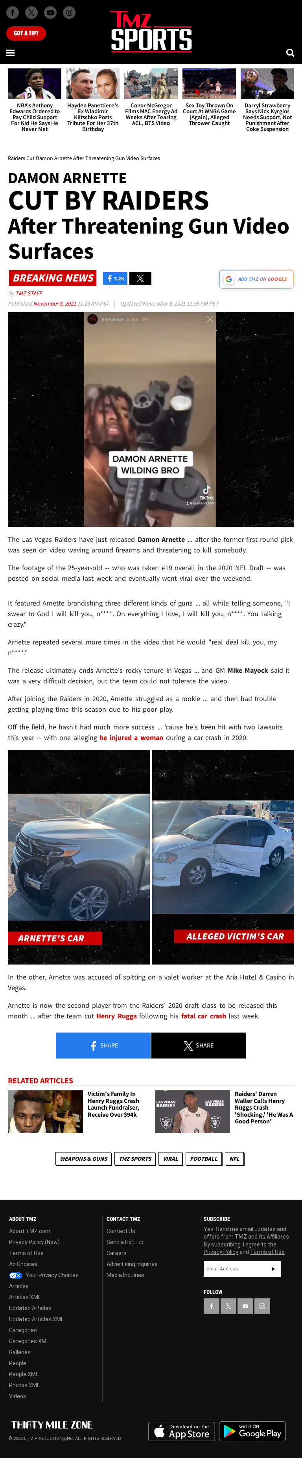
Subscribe (273, 1269)
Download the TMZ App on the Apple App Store (181, 1431)
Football (203, 1158)
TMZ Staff (28, 293)
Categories (23, 1330)
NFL (234, 1158)
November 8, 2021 (55, 303)
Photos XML (24, 1385)
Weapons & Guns (83, 1158)
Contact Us (121, 1231)
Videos (17, 1396)
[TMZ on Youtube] (50, 12)
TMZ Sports (135, 1158)
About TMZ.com (29, 1231)
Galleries (20, 1352)
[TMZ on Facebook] (12, 12)
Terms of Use (26, 1253)
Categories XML (29, 1341)
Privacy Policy (221, 1252)
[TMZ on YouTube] (245, 1306)
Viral (170, 1158)
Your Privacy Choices (51, 1275)
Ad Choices (23, 1264)
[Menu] (11, 53)
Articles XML (25, 1297)
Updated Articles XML (36, 1319)
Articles (19, 1286)
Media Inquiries (125, 1275)
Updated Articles (30, 1308)
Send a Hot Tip (125, 1242)
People (17, 1363)
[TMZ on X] (31, 12)
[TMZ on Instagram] (69, 12)
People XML (24, 1374)
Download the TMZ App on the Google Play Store (252, 1431)
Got (26, 33)
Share (108, 1045)
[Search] (291, 53)
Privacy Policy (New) (34, 1242)
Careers (117, 1253)
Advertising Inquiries (132, 1264)
